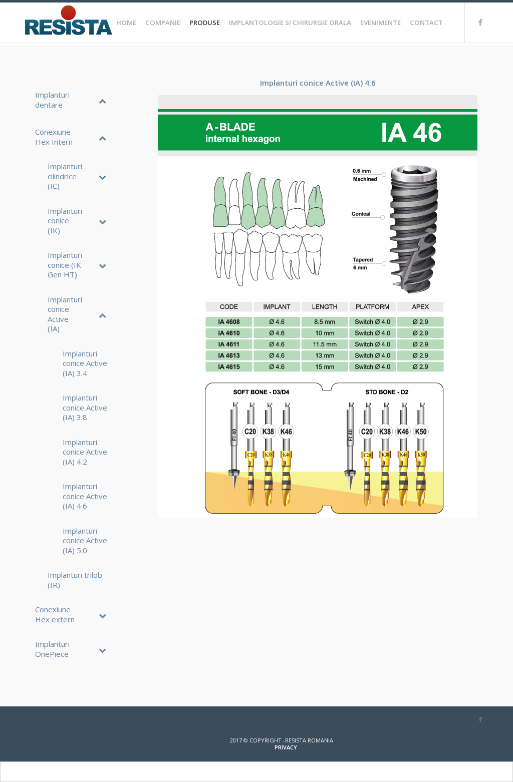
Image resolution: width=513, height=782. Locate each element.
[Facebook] (480, 22)
